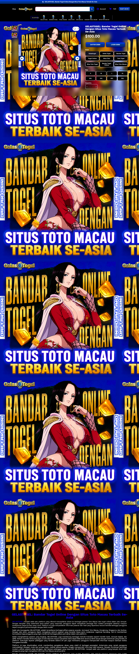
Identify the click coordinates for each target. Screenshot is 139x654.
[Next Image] (77, 58)
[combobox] (62, 9)
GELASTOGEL (17, 622)
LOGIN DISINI (115, 44)
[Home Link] (26, 9)
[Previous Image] (22, 58)
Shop (14, 9)
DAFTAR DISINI (95, 44)
